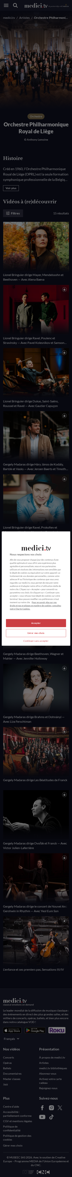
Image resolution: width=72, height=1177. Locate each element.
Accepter (36, 623)
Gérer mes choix (36, 633)
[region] (36, 588)
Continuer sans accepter (35, 641)
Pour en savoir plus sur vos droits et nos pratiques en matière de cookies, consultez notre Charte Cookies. (35, 605)
